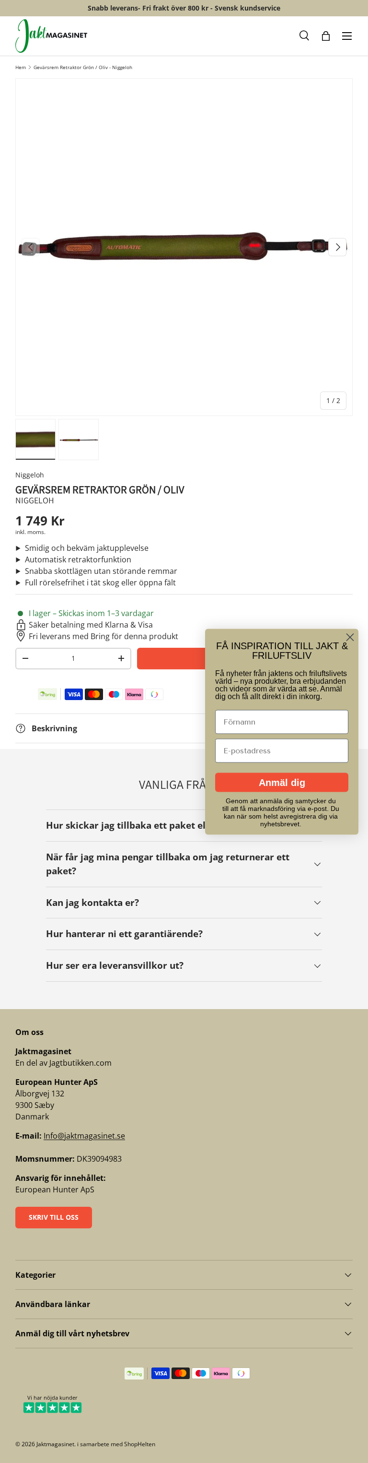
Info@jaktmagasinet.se (84, 1135)
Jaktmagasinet (55, 1444)
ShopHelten (139, 1444)
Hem (20, 67)
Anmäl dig (282, 782)
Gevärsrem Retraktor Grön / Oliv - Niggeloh (83, 67)
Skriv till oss (54, 1217)
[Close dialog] (350, 637)
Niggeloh (29, 474)
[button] (304, 36)
